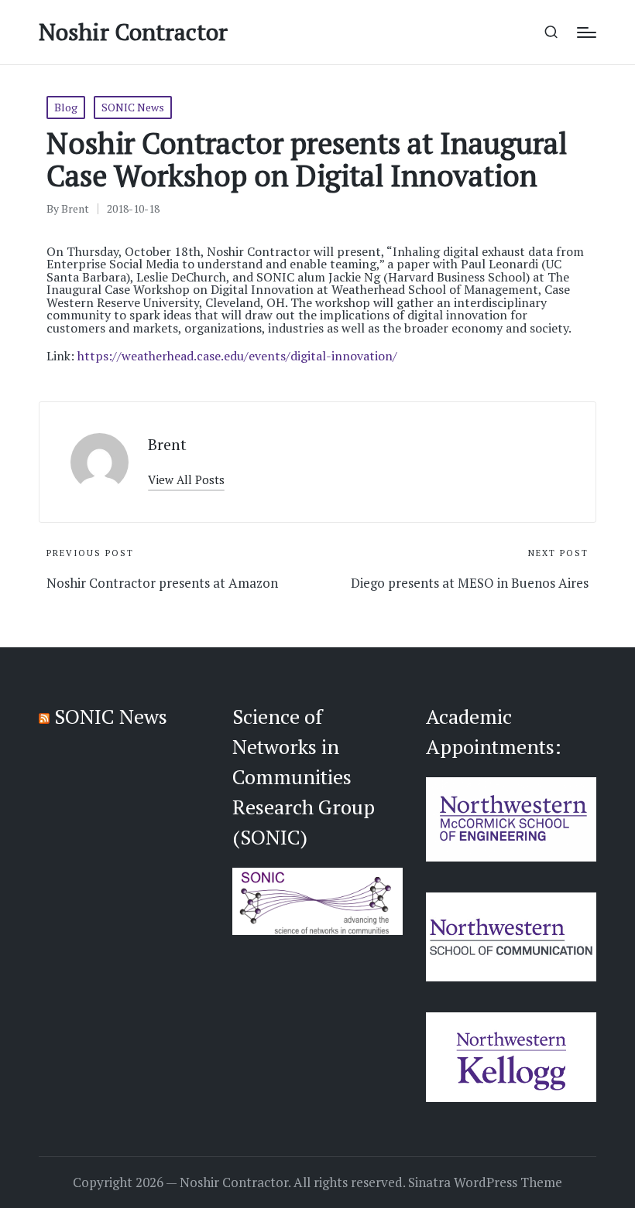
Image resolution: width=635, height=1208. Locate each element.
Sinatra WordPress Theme (485, 1182)
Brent (167, 444)
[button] (186, 479)
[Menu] (586, 32)
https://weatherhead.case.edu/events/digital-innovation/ (237, 355)
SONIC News (132, 107)
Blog (65, 107)
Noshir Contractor (133, 32)
